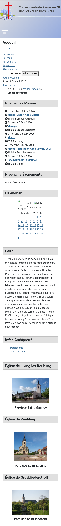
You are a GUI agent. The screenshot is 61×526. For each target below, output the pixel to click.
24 (19, 233)
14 (34, 225)
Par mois (7, 57)
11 (22, 225)
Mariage (12, 126)
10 (19, 225)
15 (38, 225)
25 (22, 233)
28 (34, 233)
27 (31, 233)
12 (26, 225)
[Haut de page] (55, 520)
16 (41, 225)
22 (38, 229)
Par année (8, 54)
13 (31, 225)
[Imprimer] (9, 47)
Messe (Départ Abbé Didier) (23, 114)
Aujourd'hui (9, 65)
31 (19, 237)
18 (22, 229)
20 (31, 229)
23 (41, 229)
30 (41, 233)
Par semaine (9, 61)
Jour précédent (11, 77)
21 (34, 229)
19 (26, 229)
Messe (11, 137)
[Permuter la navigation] (4, 32)
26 (26, 233)
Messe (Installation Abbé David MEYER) (30, 148)
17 (19, 229)
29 (38, 233)
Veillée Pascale (31, 89)
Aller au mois (10, 69)
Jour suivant (9, 85)
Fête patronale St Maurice (22, 160)
